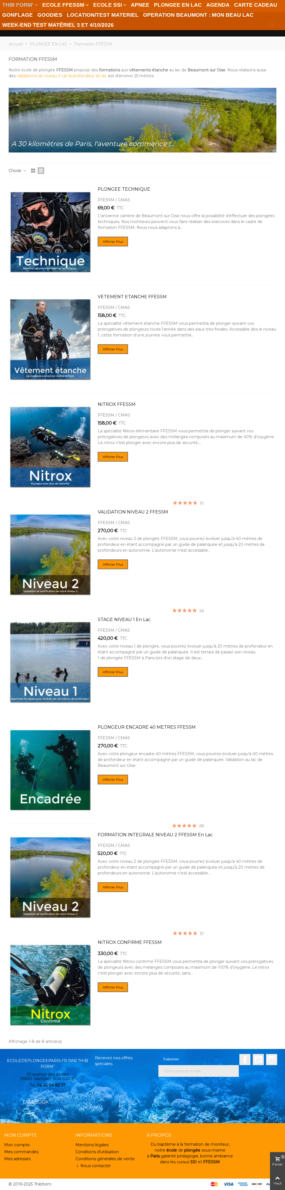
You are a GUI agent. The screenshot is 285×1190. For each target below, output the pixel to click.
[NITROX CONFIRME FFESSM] (50, 985)
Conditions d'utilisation (97, 1151)
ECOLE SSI (107, 5)
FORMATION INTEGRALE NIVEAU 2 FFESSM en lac (155, 834)
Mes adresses (17, 1158)
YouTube (258, 1059)
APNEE (140, 5)
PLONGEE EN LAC (178, 5)
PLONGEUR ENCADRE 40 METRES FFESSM (147, 727)
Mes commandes (21, 1151)
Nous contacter (95, 1165)
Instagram (271, 1059)
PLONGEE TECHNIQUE (124, 189)
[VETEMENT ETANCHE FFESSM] (50, 339)
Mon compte (17, 1144)
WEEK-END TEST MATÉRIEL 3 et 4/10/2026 (58, 25)
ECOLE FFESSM (63, 5)
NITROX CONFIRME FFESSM (130, 942)
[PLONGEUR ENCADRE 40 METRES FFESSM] (50, 770)
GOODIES (49, 15)
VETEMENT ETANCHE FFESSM (132, 296)
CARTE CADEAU (255, 5)
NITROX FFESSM (117, 404)
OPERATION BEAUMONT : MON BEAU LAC (198, 15)
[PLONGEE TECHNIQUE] (50, 232)
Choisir (16, 170)
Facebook (244, 1059)
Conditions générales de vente (105, 1158)
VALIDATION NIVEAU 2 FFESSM (133, 512)
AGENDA (218, 5)
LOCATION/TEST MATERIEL (103, 15)
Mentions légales (92, 1144)
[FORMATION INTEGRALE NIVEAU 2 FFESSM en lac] (50, 877)
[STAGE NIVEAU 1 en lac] (50, 662)
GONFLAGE (17, 15)
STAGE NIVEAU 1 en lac (124, 619)
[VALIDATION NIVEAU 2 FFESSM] (50, 554)
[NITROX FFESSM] (50, 447)
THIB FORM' (17, 5)
